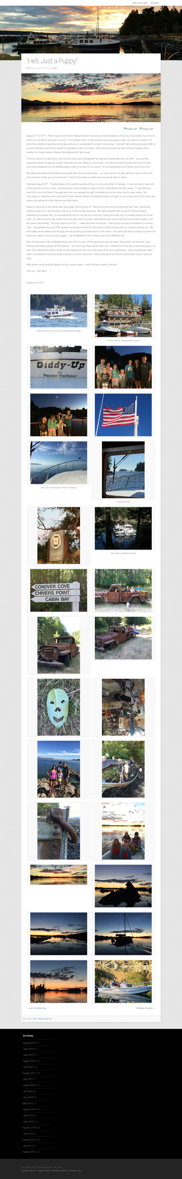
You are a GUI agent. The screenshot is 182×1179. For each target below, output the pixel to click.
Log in (79, 1170)
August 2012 (29, 1151)
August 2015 (29, 1109)
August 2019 (29, 1043)
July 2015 (28, 1115)
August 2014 (29, 1127)
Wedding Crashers (144, 1008)
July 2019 (28, 1049)
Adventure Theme (28, 1170)
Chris (54, 68)
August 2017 (29, 1073)
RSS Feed (72, 1170)
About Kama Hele (140, 2)
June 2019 (28, 1055)
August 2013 (29, 1139)
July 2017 (28, 1079)
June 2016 (28, 1097)
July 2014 (28, 1133)
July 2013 (28, 1145)
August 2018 (29, 1061)
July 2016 (28, 1091)
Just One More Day (37, 1008)
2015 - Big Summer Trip (42, 1019)
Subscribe (155, 2)
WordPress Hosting (59, 1170)
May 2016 (28, 1103)
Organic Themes (44, 1170)
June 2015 (28, 1121)
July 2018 (28, 1067)
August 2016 (29, 1085)
